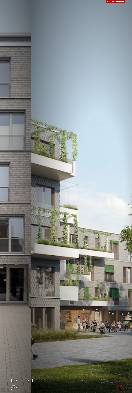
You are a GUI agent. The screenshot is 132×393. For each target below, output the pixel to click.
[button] (3, 390)
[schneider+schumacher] (115, 1)
